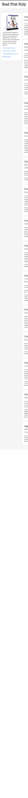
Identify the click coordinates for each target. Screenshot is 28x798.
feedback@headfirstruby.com (10, 53)
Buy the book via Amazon (9, 51)
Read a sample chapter (9, 48)
